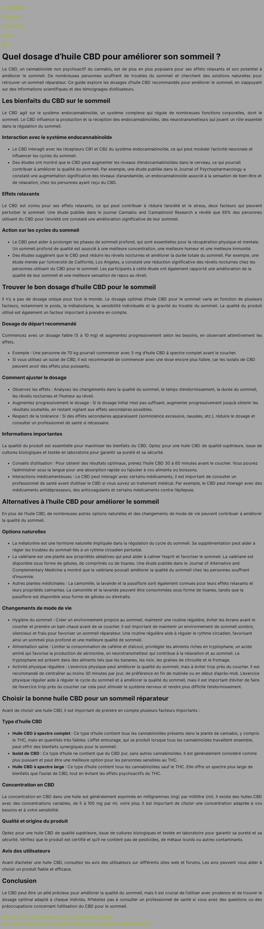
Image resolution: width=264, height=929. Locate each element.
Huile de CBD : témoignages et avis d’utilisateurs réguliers (58, 916)
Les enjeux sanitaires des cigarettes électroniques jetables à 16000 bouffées (76, 923)
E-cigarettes (14, 7)
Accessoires (14, 26)
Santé (7, 35)
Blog (6, 44)
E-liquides (11, 16)
